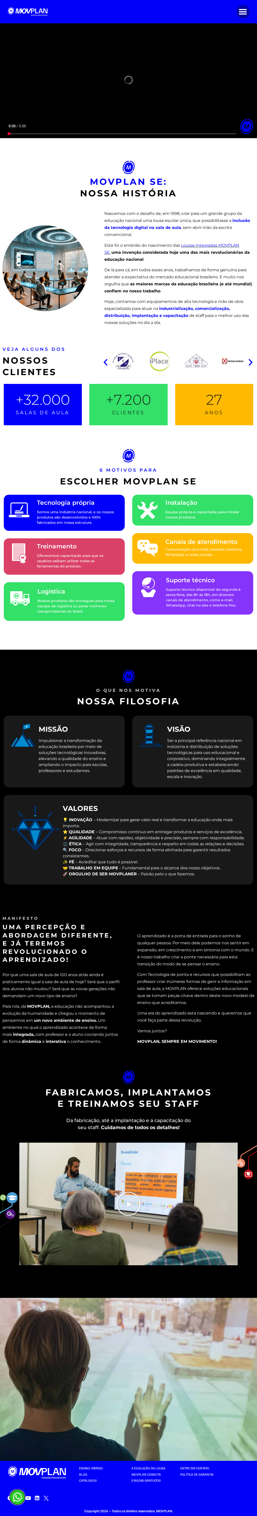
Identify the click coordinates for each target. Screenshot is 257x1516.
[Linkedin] (37, 1498)
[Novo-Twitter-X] (46, 1498)
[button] (243, 11)
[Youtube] (28, 1498)
